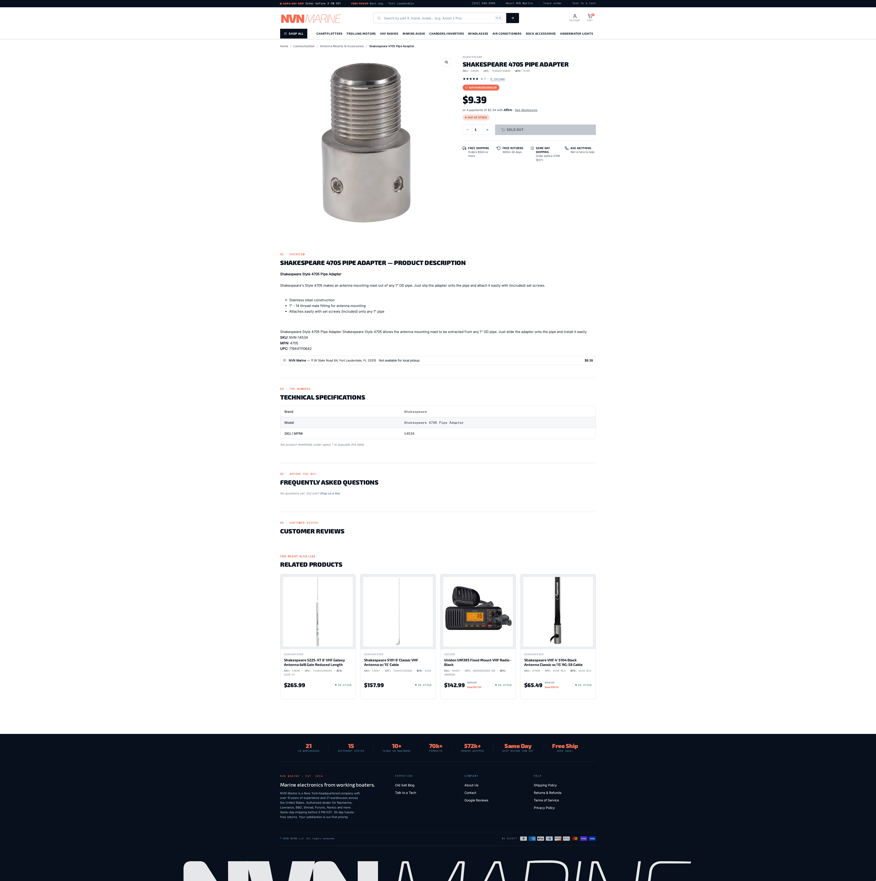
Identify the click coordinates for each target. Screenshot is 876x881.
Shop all (296, 33)
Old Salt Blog (405, 785)
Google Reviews (476, 800)
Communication (304, 46)
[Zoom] (446, 62)
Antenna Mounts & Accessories (342, 46)
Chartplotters (329, 33)
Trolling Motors (361, 33)
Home (284, 46)
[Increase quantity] (487, 130)
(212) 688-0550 (483, 3)
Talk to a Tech (405, 793)
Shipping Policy (545, 785)
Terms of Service (546, 800)
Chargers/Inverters (446, 33)
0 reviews (497, 79)
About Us (471, 785)
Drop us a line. (330, 493)
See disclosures (526, 110)
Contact (470, 793)
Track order (552, 3)
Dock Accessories (541, 33)
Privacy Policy (544, 808)
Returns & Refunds (547, 793)
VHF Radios (389, 33)
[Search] (512, 18)
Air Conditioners (507, 33)
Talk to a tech (584, 3)
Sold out (515, 129)
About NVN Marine (519, 3)
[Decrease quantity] (467, 130)
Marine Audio (414, 33)
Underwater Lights (576, 33)
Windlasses (478, 33)
